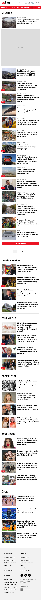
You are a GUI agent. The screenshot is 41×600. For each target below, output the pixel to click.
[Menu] (39, 7)
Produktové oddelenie (10, 582)
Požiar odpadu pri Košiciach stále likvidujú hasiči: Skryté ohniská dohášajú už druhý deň (28, 22)
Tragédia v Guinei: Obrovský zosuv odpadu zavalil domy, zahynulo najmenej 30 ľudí (26, 73)
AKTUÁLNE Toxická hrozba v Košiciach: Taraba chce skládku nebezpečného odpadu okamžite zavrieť (28, 185)
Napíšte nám (7, 568)
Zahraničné (14, 8)
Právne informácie (9, 557)
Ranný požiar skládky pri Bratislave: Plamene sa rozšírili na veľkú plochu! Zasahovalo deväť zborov (27, 86)
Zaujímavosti (10, 434)
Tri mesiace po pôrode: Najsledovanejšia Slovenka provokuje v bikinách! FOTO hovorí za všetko (26, 396)
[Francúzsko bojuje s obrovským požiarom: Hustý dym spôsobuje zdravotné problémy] (9, 110)
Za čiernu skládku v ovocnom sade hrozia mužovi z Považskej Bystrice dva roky (27, 234)
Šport (5, 491)
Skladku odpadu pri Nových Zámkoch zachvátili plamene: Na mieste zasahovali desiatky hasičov (28, 99)
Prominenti (25, 8)
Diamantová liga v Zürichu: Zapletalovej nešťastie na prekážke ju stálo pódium (26, 498)
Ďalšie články (20, 244)
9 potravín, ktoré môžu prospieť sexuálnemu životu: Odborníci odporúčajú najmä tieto (27, 453)
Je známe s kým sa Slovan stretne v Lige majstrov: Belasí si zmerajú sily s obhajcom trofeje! (28, 511)
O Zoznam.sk (8, 553)
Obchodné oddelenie (10, 585)
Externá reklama (25, 560)
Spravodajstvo (8, 579)
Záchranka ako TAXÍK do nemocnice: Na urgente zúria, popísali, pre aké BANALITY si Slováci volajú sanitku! (27, 268)
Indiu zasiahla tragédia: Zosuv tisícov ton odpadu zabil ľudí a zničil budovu (27, 134)
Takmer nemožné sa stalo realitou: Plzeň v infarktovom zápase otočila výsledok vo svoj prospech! (27, 524)
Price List (23, 568)
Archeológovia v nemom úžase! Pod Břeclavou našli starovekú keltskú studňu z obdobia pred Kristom (27, 466)
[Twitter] (29, 575)
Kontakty (7, 575)
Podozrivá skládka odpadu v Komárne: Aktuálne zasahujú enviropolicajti (26, 147)
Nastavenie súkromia (10, 563)
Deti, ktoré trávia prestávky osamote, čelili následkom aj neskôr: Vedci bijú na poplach (27, 478)
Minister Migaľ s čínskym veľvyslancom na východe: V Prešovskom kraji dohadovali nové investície (26, 293)
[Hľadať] (35, 7)
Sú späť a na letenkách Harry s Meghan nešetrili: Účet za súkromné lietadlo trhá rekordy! (27, 407)
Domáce (4, 8)
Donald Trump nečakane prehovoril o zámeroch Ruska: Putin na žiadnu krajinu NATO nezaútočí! (27, 351)
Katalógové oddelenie (10, 587)
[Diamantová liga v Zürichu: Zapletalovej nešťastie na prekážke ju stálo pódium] (9, 501)
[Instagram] (25, 575)
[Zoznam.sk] (24, 587)
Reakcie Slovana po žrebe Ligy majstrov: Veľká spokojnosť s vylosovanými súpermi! (27, 535)
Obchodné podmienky (26, 563)
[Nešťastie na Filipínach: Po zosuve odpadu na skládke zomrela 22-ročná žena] (9, 196)
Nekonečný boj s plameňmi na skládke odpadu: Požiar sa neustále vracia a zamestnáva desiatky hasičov (27, 160)
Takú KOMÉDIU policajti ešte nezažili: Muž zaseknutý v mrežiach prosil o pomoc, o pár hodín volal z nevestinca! (27, 338)
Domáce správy (11, 260)
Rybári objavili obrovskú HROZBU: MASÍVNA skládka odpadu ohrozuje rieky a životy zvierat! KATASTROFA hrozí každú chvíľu (27, 210)
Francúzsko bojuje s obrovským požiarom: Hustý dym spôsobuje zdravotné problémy (27, 110)
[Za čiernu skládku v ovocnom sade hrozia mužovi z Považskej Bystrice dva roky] (9, 235)
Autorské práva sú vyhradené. (25, 582)
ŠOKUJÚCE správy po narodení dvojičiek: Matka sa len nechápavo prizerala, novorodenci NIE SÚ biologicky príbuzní (27, 327)
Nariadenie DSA (8, 570)
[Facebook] (21, 575)
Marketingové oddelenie (11, 590)
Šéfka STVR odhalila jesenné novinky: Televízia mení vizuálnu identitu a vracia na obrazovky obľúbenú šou (28, 281)
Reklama (23, 553)
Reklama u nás (24, 557)
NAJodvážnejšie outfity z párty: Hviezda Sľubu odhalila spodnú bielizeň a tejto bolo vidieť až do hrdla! (28, 421)
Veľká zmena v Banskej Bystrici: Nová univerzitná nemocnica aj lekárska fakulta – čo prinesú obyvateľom (27, 305)
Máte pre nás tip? (9, 592)
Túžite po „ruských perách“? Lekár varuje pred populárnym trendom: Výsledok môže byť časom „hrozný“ (27, 442)
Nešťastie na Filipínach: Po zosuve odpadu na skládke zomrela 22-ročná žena (26, 196)
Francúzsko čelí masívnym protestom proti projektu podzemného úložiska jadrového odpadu (28, 223)
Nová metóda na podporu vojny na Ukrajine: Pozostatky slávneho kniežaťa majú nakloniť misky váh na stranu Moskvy (28, 363)
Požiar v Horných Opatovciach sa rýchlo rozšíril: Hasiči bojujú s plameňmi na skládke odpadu (28, 122)
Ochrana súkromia (9, 560)
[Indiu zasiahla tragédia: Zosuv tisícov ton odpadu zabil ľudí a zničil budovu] (9, 135)
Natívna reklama (25, 570)
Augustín (27, 3)
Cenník (22, 565)
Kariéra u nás (7, 565)
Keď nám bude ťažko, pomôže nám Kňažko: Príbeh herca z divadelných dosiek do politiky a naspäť (27, 384)
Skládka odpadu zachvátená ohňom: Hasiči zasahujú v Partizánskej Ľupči (26, 171)
